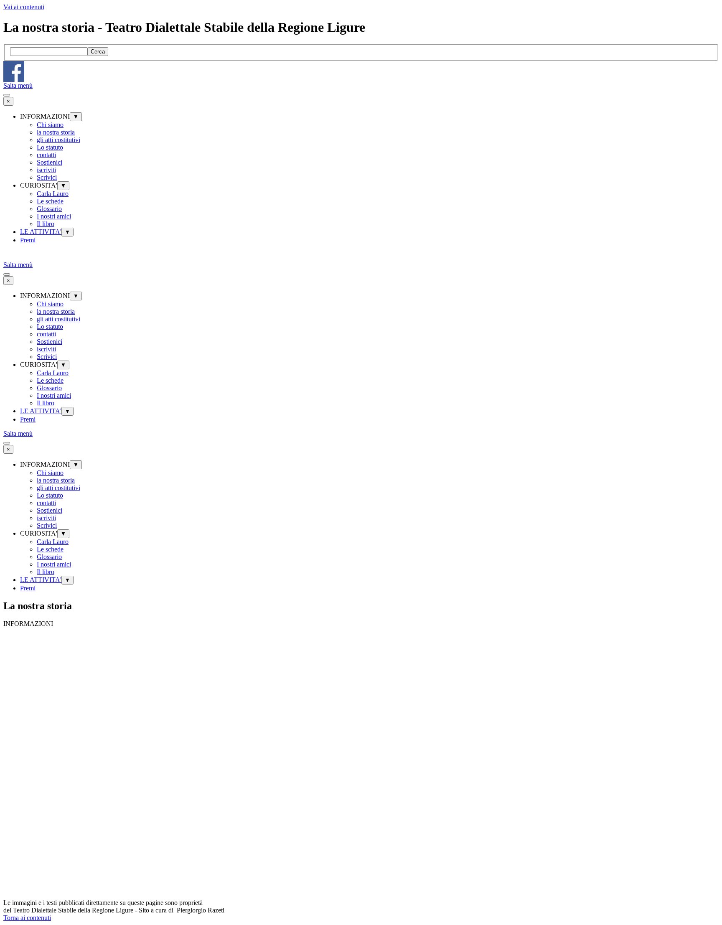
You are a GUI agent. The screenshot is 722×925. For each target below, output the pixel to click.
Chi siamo (50, 124)
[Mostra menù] (6, 95)
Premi (28, 240)
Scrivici (47, 177)
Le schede (50, 201)
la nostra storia (56, 132)
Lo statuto (50, 147)
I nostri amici (54, 216)
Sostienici (49, 162)
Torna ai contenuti (27, 917)
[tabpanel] (361, 906)
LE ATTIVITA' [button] (40, 231)
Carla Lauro (53, 193)
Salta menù (18, 85)
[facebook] (13, 71)
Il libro (45, 223)
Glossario (49, 208)
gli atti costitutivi (58, 139)
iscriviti (46, 169)
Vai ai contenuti (23, 6)
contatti (46, 154)
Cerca (98, 51)
